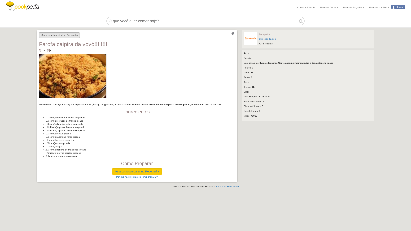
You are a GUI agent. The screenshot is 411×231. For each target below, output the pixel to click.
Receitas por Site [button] (378, 7)
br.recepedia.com (267, 39)
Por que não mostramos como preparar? (137, 176)
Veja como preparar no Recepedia (137, 171)
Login (400, 7)
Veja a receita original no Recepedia (59, 35)
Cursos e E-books (306, 7)
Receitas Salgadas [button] (353, 7)
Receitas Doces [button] (328, 7)
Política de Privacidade (227, 186)
